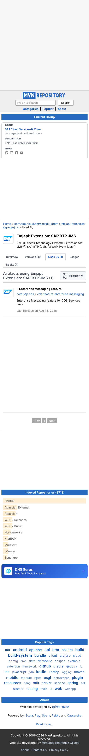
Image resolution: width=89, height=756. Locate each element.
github (45, 666)
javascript (19, 672)
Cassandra (74, 715)
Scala (29, 715)
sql (83, 683)
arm (56, 650)
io (81, 666)
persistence (62, 678)
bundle (40, 655)
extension (14, 666)
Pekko (56, 715)
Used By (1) (55, 257)
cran (23, 661)
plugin (77, 677)
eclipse (60, 661)
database (45, 661)
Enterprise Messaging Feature (40, 289)
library (54, 672)
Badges (74, 257)
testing (32, 689)
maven (79, 672)
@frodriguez (60, 706)
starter (19, 689)
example (74, 661)
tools (44, 689)
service (60, 683)
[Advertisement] (44, 44)
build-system (20, 655)
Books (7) (12, 264)
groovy (72, 666)
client (53, 655)
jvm (32, 672)
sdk (36, 683)
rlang (27, 683)
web (59, 688)
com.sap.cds (25, 294)
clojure (65, 655)
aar (8, 650)
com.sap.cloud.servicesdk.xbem (36, 223)
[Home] (44, 98)
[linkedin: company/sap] (11, 152)
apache (36, 650)
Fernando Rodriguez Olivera (60, 742)
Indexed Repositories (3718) (45, 492)
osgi (48, 678)
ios (7, 672)
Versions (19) (33, 257)
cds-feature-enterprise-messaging (60, 294)
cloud (77, 655)
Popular (48, 109)
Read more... (44, 724)
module (27, 678)
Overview (12, 257)
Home (7, 223)
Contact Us (39, 750)
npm (38, 678)
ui (51, 689)
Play (37, 715)
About (62, 109)
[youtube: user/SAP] (21, 152)
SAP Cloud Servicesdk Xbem (23, 129)
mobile (12, 677)
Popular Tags (44, 642)
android (20, 650)
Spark (46, 715)
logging (66, 672)
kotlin (41, 672)
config (14, 661)
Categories (30, 109)
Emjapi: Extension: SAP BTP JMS (46, 236)
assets (68, 650)
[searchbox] (35, 103)
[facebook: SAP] (16, 152)
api (47, 650)
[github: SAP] (6, 152)
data (32, 661)
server (47, 683)
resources (13, 683)
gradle (58, 666)
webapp (70, 689)
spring (73, 683)
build (79, 650)
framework (30, 666)
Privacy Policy (58, 750)
